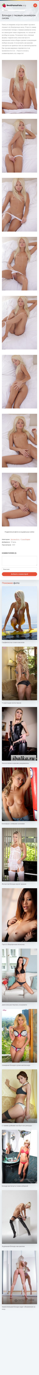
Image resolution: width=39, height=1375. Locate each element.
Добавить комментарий (19, 574)
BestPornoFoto (16, 5)
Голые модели (25, 539)
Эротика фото (15, 539)
